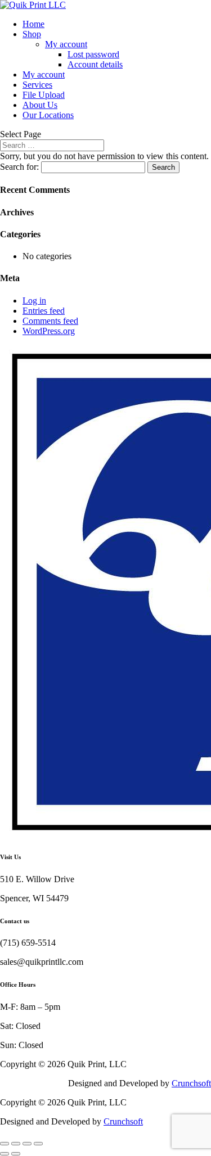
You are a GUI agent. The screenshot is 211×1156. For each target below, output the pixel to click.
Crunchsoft (191, 1083)
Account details (95, 64)
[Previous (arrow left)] (4, 1153)
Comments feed (50, 321)
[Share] (27, 1143)
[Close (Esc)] (38, 1143)
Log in (34, 300)
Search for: (19, 166)
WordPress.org (49, 331)
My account (66, 44)
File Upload (44, 95)
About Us (40, 105)
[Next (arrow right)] (15, 1153)
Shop (32, 34)
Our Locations (48, 115)
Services (37, 84)
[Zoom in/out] (4, 1143)
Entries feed (44, 310)
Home (33, 24)
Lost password (93, 54)
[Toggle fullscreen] (15, 1143)
